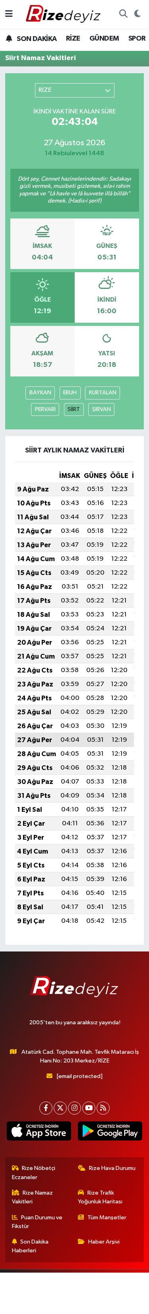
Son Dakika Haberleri (30, 1246)
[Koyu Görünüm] (137, 14)
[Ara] (123, 14)
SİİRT (74, 409)
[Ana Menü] (9, 14)
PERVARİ (45, 409)
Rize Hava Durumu (112, 1168)
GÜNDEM (104, 38)
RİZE (73, 38)
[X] (60, 1108)
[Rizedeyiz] (64, 14)
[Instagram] (74, 1108)
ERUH (70, 393)
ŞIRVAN (101, 409)
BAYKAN (40, 393)
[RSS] (103, 1108)
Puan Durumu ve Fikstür (37, 1222)
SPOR (137, 38)
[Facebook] (45, 1108)
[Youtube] (88, 1108)
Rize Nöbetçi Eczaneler (34, 1172)
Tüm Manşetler (106, 1217)
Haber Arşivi (104, 1242)
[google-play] (110, 1132)
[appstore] (39, 1132)
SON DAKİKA (35, 39)
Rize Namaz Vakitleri (32, 1197)
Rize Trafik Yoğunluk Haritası (100, 1197)
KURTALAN (102, 393)
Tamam (102, 1304)
